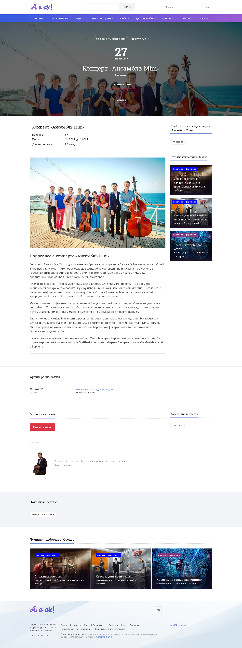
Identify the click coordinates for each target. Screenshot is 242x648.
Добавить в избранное (112, 38)
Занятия (167, 18)
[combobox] (101, 7)
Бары (79, 18)
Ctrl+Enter (46, 630)
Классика (121, 99)
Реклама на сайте (78, 625)
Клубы (124, 18)
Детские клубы (144, 18)
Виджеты (134, 625)
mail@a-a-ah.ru (105, 636)
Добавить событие (118, 625)
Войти (208, 6)
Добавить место (98, 625)
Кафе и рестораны (101, 18)
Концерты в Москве (43, 514)
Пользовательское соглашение (76, 629)
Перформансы (59, 18)
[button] (162, 160)
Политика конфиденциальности (110, 629)
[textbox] (101, 4)
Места (203, 18)
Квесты (38, 18)
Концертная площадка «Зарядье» (94, 389)
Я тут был (140, 38)
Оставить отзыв (121, 84)
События (186, 18)
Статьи (64, 625)
